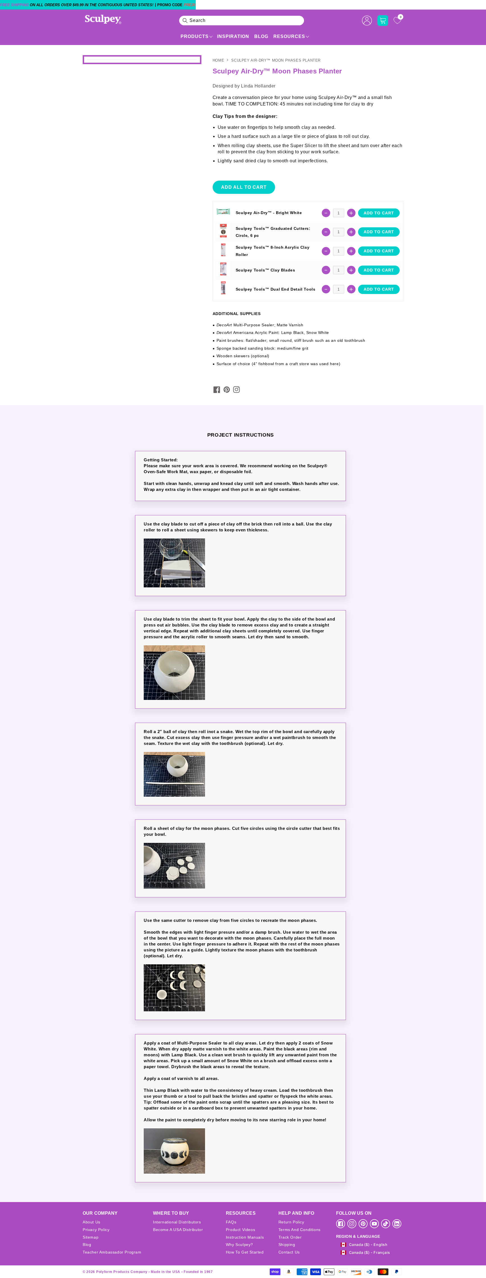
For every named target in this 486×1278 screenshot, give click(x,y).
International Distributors (177, 1222)
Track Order (290, 1237)
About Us (91, 1222)
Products (195, 36)
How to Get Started (245, 1252)
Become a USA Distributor (178, 1229)
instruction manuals (245, 1237)
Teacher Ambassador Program (112, 1252)
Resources (289, 36)
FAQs (231, 1222)
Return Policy (291, 1222)
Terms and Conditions (299, 1229)
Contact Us (289, 1252)
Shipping (286, 1244)
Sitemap (90, 1237)
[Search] (185, 20)
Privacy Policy (96, 1229)
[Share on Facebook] (217, 389)
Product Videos (240, 1229)
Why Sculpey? (239, 1244)
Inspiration (233, 36)
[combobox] (241, 20)
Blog (261, 36)
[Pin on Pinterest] (226, 389)
